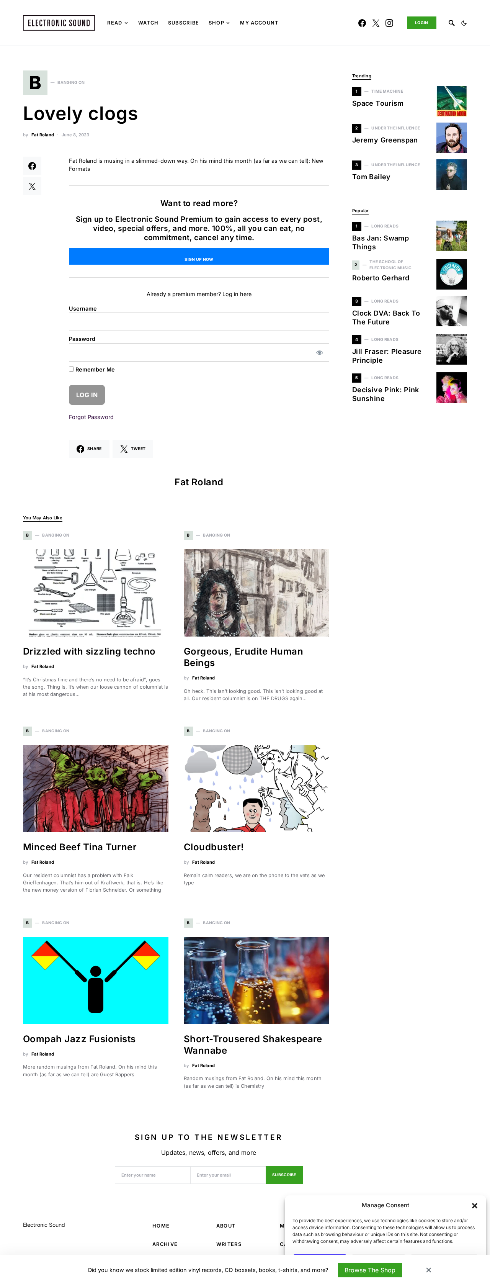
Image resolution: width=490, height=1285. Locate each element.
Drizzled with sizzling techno (89, 651)
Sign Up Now (199, 259)
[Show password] (319, 352)
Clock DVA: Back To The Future (386, 317)
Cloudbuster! (214, 847)
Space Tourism (378, 103)
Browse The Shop (370, 1270)
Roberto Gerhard (380, 278)
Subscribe (284, 1174)
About (226, 1226)
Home (161, 1226)
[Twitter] (376, 23)
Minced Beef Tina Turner (80, 847)
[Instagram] (389, 23)
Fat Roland (42, 135)
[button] (475, 1205)
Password (82, 339)
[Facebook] (362, 23)
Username (83, 308)
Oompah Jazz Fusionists (79, 1038)
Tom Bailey (371, 177)
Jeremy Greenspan (385, 140)
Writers (229, 1244)
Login (421, 22)
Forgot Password (91, 417)
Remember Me (94, 369)
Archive (165, 1244)
